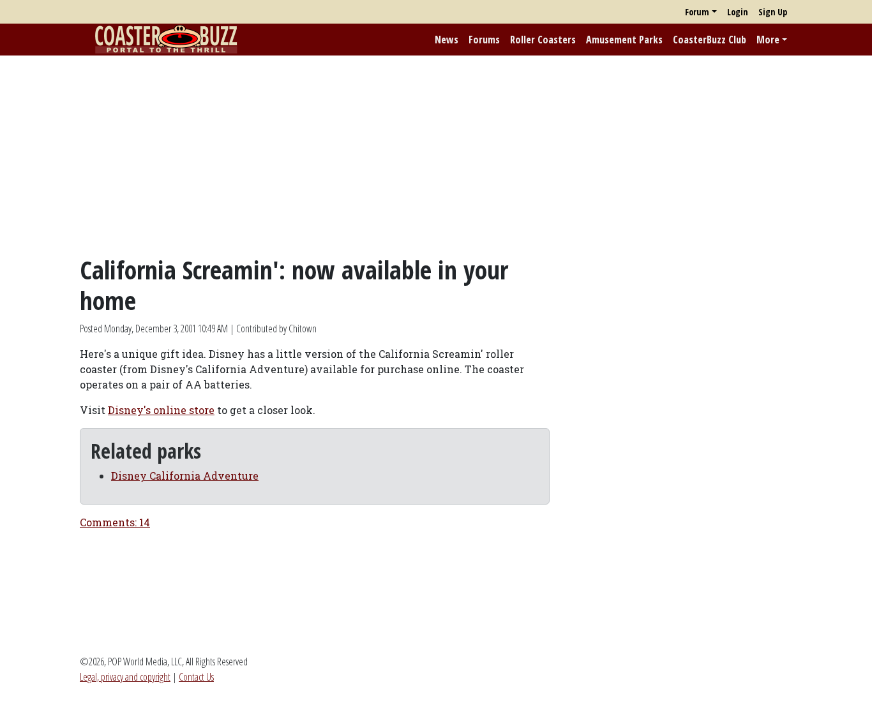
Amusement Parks (624, 40)
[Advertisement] (436, 155)
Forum (697, 12)
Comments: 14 (115, 522)
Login (737, 12)
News (446, 40)
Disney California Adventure (185, 475)
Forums (484, 40)
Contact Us (196, 677)
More (767, 40)
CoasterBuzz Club (709, 40)
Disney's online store (161, 410)
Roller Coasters (543, 40)
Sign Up (772, 12)
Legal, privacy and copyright (125, 677)
